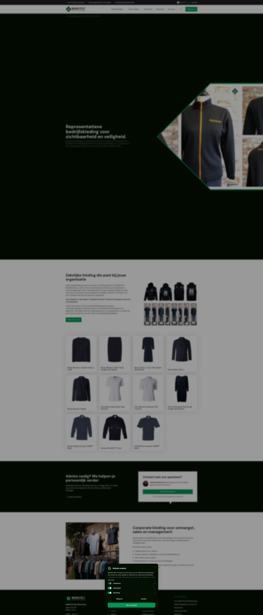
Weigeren (119, 599)
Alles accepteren (131, 605)
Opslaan (143, 599)
